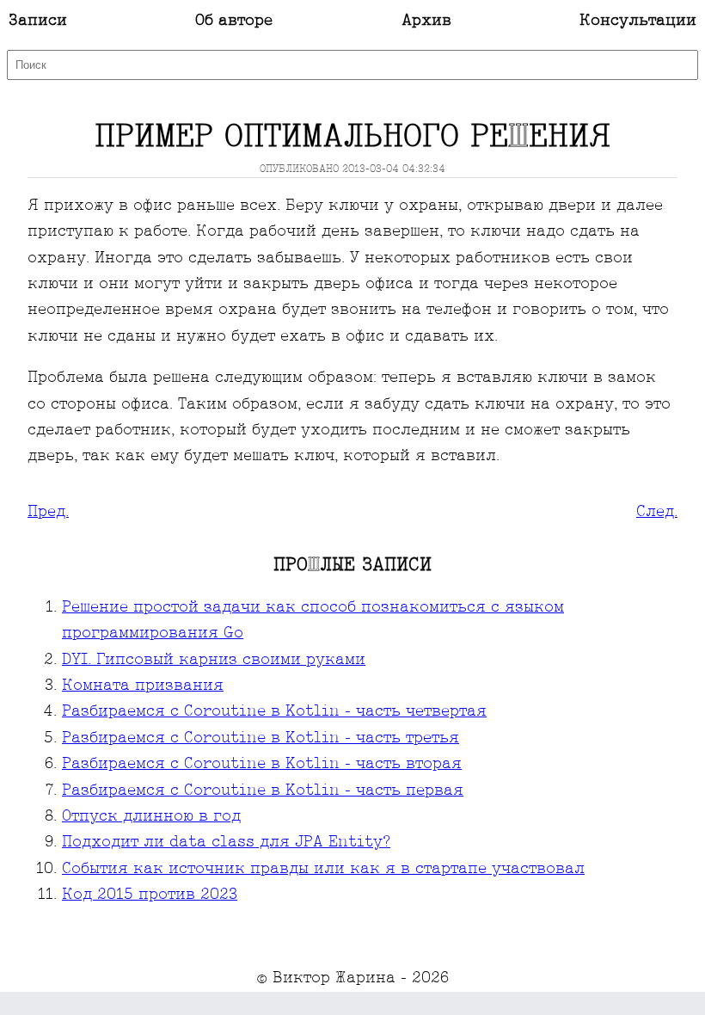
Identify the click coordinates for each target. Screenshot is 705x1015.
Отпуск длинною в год (151, 816)
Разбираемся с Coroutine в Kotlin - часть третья (260, 738)
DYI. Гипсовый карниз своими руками (213, 660)
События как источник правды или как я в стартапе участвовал (323, 869)
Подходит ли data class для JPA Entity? (226, 842)
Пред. (48, 512)
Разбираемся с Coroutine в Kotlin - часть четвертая (274, 711)
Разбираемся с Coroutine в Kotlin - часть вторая (262, 764)
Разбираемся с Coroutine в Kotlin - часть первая (262, 791)
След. (656, 512)
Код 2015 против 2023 (149, 895)
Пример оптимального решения (352, 138)
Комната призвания (143, 686)
